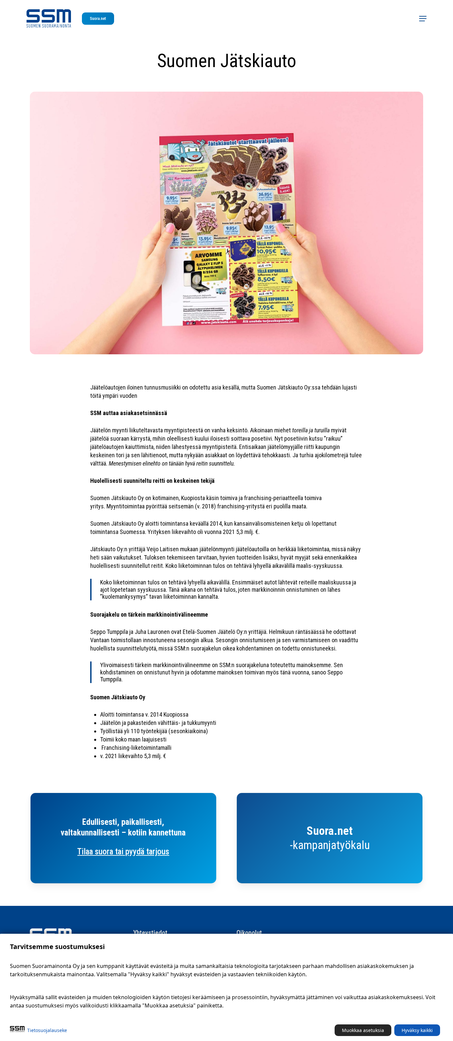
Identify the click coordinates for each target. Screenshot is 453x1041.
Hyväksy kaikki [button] (417, 1030)
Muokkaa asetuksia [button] (363, 1030)
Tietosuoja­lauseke (47, 1030)
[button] (422, 18)
